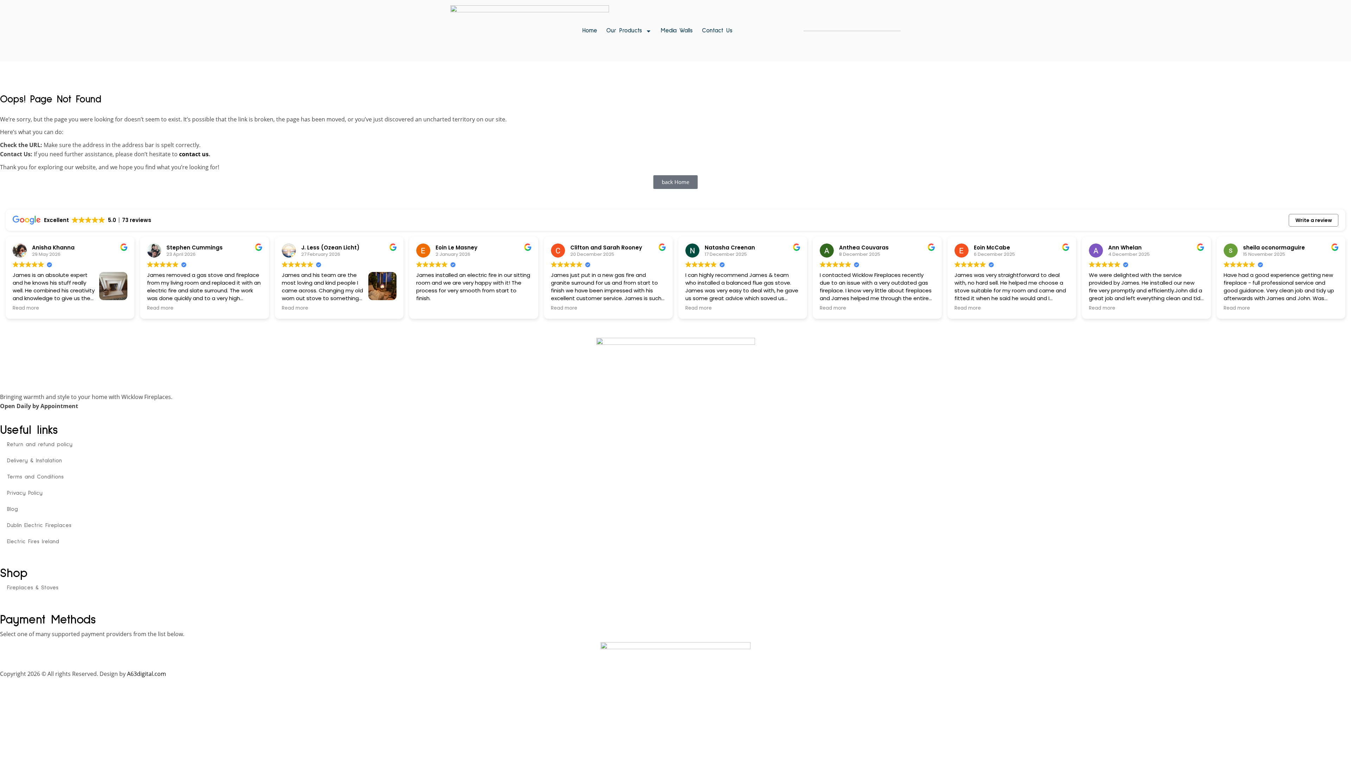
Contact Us (717, 31)
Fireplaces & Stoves (32, 587)
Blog (12, 509)
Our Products (624, 31)
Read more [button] (26, 308)
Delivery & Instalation (34, 460)
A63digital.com (146, 674)
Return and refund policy (39, 444)
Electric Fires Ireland (33, 541)
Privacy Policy (25, 493)
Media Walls (677, 31)
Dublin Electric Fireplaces (39, 525)
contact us (194, 154)
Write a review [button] (1313, 220)
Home (589, 31)
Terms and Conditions (35, 477)
